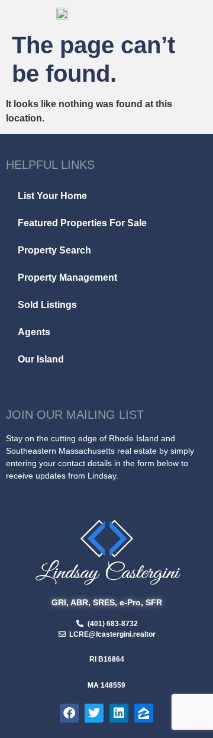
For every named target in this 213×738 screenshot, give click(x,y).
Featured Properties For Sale (82, 223)
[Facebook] (69, 713)
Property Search (54, 250)
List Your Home (52, 196)
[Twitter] (94, 713)
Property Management (67, 277)
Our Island (41, 359)
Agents (34, 332)
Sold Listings (47, 305)
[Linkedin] (118, 713)
